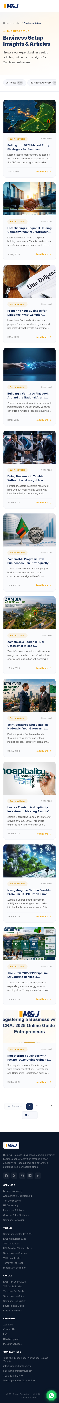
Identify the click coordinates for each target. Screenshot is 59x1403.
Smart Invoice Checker (15, 1253)
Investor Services (12, 1344)
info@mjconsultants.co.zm (17, 1366)
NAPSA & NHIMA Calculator (17, 1248)
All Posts (14, 82)
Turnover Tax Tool (13, 1263)
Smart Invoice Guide (13, 1296)
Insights (16, 23)
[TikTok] (38, 1175)
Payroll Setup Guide (13, 1305)
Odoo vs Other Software (16, 1215)
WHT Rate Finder (12, 1258)
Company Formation (14, 1220)
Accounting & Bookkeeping (17, 1196)
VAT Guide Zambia (12, 1286)
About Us (8, 1324)
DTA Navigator (11, 1339)
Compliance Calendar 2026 (17, 1234)
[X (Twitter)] (14, 1175)
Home (6, 23)
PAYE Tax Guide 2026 (14, 1281)
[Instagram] (22, 1175)
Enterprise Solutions (13, 1210)
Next (27, 1115)
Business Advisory (13, 1191)
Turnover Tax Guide (13, 1291)
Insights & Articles (12, 1310)
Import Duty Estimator (14, 1267)
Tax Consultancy (12, 1200)
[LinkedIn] (30, 1175)
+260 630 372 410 (13, 1375)
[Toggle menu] (53, 6)
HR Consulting (10, 1205)
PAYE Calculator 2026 (14, 1239)
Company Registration (14, 1301)
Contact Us (9, 1329)
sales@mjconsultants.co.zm (17, 1371)
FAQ (5, 1334)
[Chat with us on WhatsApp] (51, 1395)
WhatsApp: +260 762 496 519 (19, 1380)
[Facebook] (6, 1175)
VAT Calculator (11, 1243)
